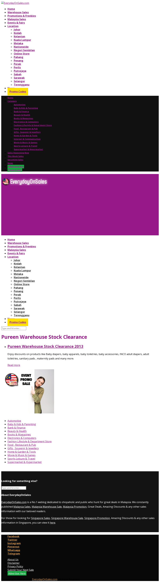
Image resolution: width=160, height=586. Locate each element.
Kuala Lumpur (22, 40)
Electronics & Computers (26, 121)
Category (12, 101)
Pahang (18, 57)
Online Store (22, 53)
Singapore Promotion (97, 518)
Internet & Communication (27, 139)
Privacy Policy (15, 566)
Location (13, 26)
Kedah (18, 33)
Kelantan (19, 36)
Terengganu (21, 84)
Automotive (19, 104)
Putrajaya (20, 71)
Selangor (19, 81)
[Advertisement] (80, 212)
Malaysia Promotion (75, 506)
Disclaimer (14, 563)
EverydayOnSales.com (14, 502)
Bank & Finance (21, 111)
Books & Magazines (23, 118)
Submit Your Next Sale (21, 570)
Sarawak (19, 77)
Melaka (18, 43)
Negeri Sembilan (24, 50)
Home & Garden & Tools (25, 135)
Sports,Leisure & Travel (25, 146)
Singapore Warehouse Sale (67, 518)
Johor (17, 29)
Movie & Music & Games (25, 142)
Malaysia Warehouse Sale (47, 506)
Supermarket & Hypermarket (28, 149)
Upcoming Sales (15, 159)
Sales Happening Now (18, 152)
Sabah (17, 74)
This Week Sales (16, 156)
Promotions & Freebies (22, 16)
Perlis (17, 67)
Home (11, 9)
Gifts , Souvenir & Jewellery (27, 132)
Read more (14, 365)
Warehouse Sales (18, 12)
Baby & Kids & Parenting (26, 108)
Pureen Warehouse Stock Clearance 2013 (45, 346)
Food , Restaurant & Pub (26, 128)
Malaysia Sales (17, 19)
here (52, 522)
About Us (13, 559)
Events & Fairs (16, 22)
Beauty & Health (22, 115)
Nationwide (21, 47)
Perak (17, 64)
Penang (18, 60)
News (10, 163)
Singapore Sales (40, 518)
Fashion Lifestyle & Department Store (33, 125)
